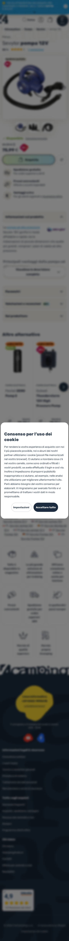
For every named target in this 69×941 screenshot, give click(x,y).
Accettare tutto (46, 507)
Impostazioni (21, 507)
